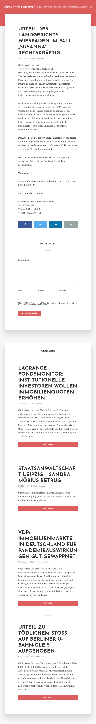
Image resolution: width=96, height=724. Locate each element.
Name (21, 291)
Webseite (62, 291)
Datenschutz (81, 6)
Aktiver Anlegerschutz (18, 7)
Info (47, 6)
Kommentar (23, 260)
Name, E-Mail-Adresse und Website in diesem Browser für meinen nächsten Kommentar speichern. (47, 304)
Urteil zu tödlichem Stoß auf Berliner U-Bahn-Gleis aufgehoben (42, 639)
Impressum (67, 6)
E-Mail (41, 291)
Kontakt (56, 6)
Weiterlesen (48, 444)
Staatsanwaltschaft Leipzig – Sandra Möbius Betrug (46, 474)
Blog (39, 6)
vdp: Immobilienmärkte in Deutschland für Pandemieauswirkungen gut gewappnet (48, 544)
